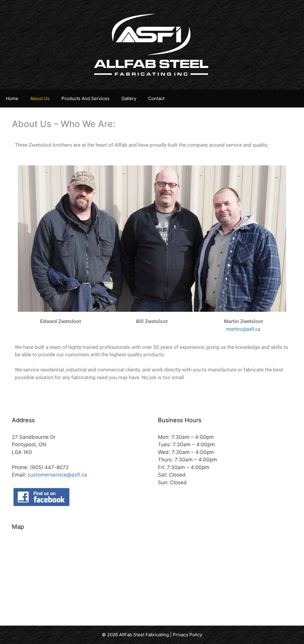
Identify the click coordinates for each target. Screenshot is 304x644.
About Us (40, 98)
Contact (156, 98)
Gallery (128, 98)
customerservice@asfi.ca (57, 475)
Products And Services (85, 98)
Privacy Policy (187, 634)
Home (12, 98)
